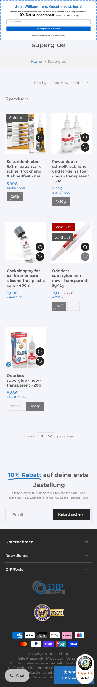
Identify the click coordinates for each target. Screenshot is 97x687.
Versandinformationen (53, 677)
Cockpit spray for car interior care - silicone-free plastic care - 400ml (26, 278)
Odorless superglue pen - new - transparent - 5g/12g (71, 278)
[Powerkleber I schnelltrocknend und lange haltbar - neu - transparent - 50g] (71, 133)
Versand (73, 658)
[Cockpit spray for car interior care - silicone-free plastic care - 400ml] (25, 242)
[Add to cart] (40, 256)
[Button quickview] (40, 137)
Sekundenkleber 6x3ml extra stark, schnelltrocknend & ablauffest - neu (24, 168)
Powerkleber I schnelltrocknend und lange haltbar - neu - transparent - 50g (70, 171)
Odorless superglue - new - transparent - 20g (24, 380)
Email (18, 515)
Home (36, 61)
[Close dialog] (94, 2)
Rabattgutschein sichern (48, 29)
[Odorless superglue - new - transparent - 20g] (25, 347)
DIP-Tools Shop (55, 654)
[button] (40, 147)
